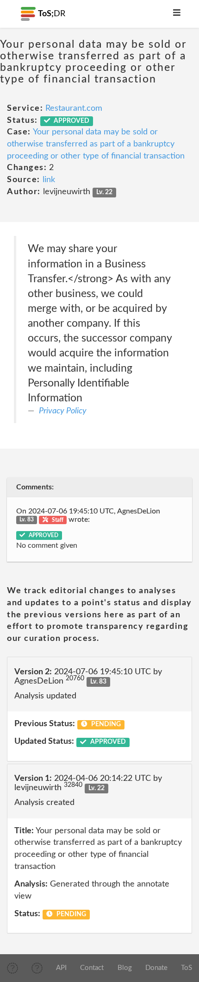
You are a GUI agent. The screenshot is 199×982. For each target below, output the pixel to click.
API (61, 967)
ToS (186, 967)
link (49, 180)
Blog (125, 967)
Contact (92, 967)
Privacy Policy (63, 411)
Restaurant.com (73, 108)
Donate (156, 967)
